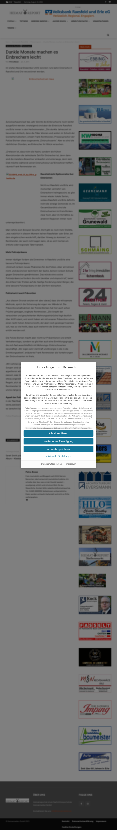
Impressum (71, 464)
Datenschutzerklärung (62, 403)
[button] (58, 441)
